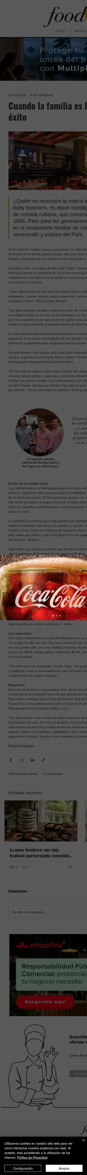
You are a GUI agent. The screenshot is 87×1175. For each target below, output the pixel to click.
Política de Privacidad (32, 1157)
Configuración (23, 1168)
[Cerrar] (80, 1143)
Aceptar (64, 1168)
